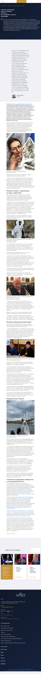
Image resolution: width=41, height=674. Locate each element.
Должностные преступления (6, 630)
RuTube (7, 618)
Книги (2, 655)
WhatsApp (4, 611)
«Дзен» (17, 618)
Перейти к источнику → (11, 533)
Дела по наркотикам (5, 625)
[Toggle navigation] (39, 1)
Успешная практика (5, 623)
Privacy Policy (25, 670)
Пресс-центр (10, 5)
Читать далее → (6, 577)
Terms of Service (32, 670)
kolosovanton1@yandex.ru (6, 615)
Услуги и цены (4, 646)
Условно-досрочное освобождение (8, 636)
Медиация (3, 663)
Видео (2, 652)
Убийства (3, 632)
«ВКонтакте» (12, 618)
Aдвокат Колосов (4, 5)
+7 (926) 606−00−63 (7, 607)
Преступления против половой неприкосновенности (11, 638)
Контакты (3, 660)
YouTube (3, 618)
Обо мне (3, 658)
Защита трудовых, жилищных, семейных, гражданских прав (13, 642)
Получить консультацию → (21, 1)
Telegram (11, 611)
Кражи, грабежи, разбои (6, 634)
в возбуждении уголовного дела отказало (21, 515)
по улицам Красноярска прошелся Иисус (24, 104)
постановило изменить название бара (19, 492)
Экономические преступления (7, 628)
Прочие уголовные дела (6, 640)
